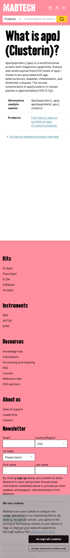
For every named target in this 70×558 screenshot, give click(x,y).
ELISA (6, 279)
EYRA (6, 326)
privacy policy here (43, 532)
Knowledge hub (13, 351)
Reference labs (12, 379)
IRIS (5, 315)
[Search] (61, 19)
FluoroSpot (10, 274)
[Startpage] (19, 11)
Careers (8, 420)
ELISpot (8, 268)
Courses (8, 373)
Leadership (10, 415)
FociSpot (8, 290)
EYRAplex (9, 285)
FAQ (5, 368)
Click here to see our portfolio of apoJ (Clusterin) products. (44, 121)
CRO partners (11, 384)
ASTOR (7, 321)
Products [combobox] (10, 19)
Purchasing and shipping (19, 362)
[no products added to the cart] (50, 7)
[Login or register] (57, 7)
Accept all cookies (48, 539)
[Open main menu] (63, 7)
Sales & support (13, 409)
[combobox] (40, 19)
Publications (11, 357)
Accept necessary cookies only (48, 548)
